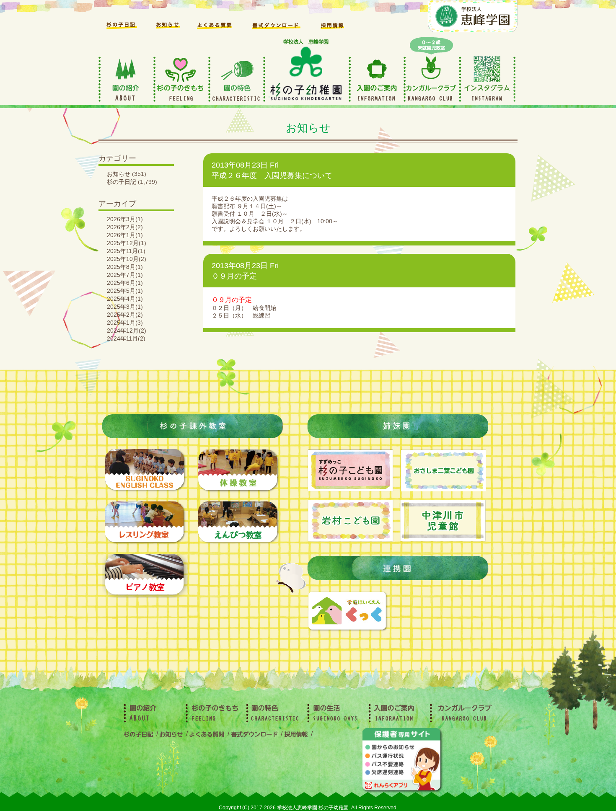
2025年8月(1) (125, 266)
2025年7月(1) (125, 274)
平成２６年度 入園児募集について (272, 175)
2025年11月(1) (126, 251)
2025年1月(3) (125, 322)
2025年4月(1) (125, 298)
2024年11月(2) (126, 338)
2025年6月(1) (125, 282)
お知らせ (118, 173)
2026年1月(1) (125, 235)
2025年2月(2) (125, 314)
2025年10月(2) (126, 259)
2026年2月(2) (125, 227)
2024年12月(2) (126, 330)
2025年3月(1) (125, 306)
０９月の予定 (234, 276)
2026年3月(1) (125, 219)
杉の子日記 (121, 181)
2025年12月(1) (126, 243)
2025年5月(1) (125, 290)
